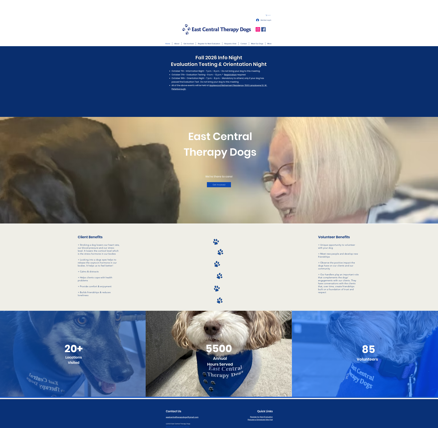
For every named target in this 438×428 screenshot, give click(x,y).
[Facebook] (263, 29)
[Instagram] (258, 29)
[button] (269, 15)
